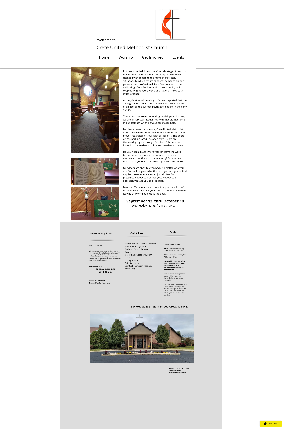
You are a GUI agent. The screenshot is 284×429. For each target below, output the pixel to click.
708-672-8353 (174, 244)
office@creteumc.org (102, 283)
